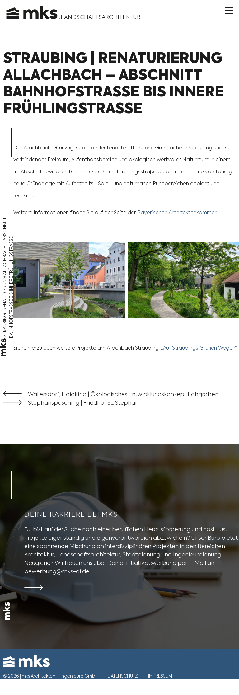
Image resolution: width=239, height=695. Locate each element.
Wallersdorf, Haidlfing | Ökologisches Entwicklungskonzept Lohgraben (123, 394)
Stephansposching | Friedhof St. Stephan (83, 402)
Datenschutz (123, 676)
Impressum (160, 676)
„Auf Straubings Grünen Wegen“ (199, 348)
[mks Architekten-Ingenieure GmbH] (32, 9)
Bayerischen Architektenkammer (177, 212)
